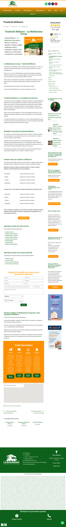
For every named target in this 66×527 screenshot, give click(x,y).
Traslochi (50, 79)
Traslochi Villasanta (37, 422)
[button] (62, 40)
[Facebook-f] (49, 3)
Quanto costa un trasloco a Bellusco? (54, 62)
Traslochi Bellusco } (9, 405)
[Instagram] (52, 3)
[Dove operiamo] (56, 452)
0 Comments (59, 135)
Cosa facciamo (27, 10)
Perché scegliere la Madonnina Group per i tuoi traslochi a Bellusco (56, 73)
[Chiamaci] (49, 515)
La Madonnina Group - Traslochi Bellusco (54, 54)
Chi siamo (17, 10)
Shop (55, 10)
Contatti (32, 14)
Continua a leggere (55, 287)
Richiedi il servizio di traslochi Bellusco (55, 60)
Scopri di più (53, 230)
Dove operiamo (56, 455)
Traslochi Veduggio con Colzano (23, 423)
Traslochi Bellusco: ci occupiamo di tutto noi (55, 57)
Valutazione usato (51, 83)
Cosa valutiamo (54, 203)
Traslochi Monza (24, 26)
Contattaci (52, 164)
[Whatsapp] (46, 3)
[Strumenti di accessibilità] (5, 525)
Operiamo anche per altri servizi (55, 65)
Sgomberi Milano (7, 10)
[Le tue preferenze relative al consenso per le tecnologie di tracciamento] (2, 525)
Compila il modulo (17, 519)
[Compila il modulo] (16, 515)
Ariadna (7, 26)
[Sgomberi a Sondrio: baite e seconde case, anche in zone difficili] (50, 143)
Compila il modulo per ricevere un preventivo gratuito (55, 70)
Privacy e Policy (56, 463)
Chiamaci (49, 519)
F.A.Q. (62, 10)
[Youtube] (56, 3)
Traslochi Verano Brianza (10, 423)
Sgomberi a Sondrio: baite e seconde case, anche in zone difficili (57, 142)
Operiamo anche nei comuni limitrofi (54, 67)
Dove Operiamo (39, 10)
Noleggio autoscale (51, 81)
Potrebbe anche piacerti (53, 86)
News (49, 10)
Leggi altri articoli (51, 85)
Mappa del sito (56, 466)
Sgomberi (50, 77)
